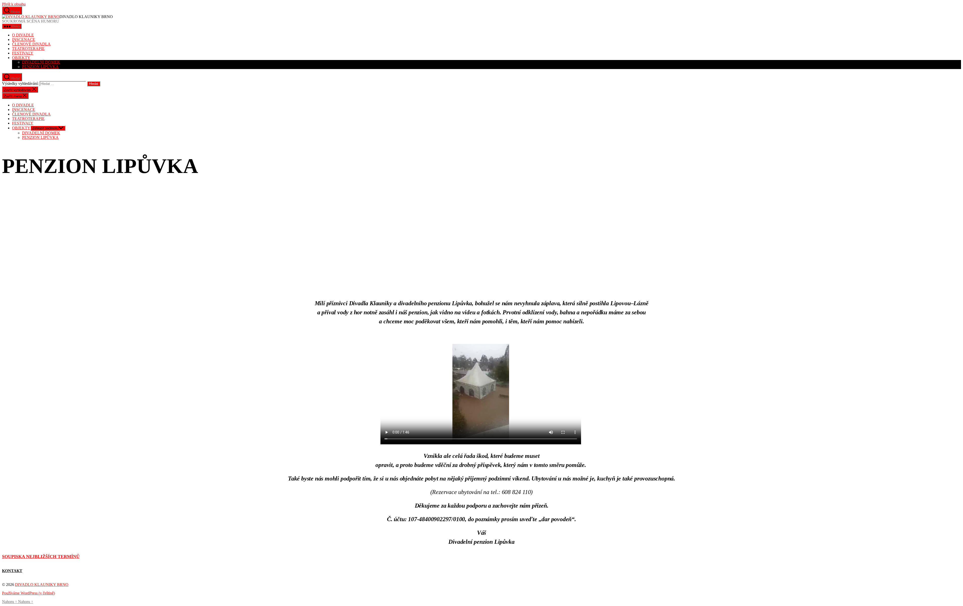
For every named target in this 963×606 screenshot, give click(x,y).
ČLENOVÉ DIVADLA (31, 44)
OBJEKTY (21, 57)
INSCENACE (23, 39)
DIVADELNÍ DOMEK (41, 62)
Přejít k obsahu (14, 4)
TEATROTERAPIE (28, 48)
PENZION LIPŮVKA (40, 67)
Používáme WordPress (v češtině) (28, 593)
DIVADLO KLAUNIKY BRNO (41, 584)
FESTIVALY (22, 53)
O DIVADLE (23, 35)
